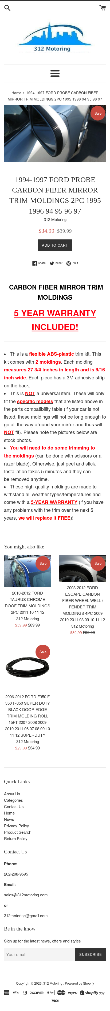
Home (9, 813)
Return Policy (16, 838)
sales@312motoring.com (26, 894)
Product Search (17, 832)
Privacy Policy (16, 825)
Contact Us (14, 806)
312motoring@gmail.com (26, 915)
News (9, 819)
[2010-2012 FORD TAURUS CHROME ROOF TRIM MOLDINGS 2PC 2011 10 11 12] (27, 571)
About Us (12, 793)
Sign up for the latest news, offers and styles (42, 941)
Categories (13, 800)
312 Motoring (53, 983)
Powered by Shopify (79, 983)
